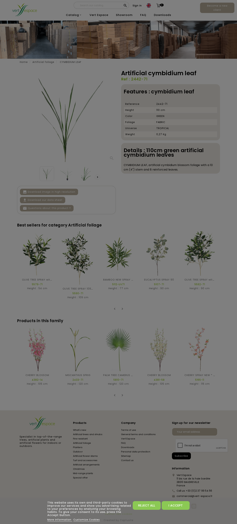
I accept (175, 505)
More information (59, 519)
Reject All (146, 505)
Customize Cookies (86, 519)
